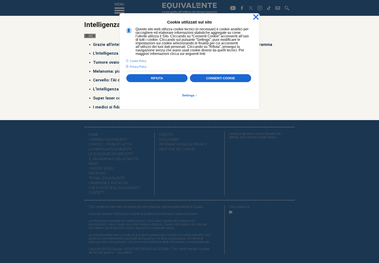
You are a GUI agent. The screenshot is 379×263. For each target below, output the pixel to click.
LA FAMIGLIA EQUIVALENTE (110, 149)
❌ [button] (256, 17)
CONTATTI (97, 193)
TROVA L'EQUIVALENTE (107, 178)
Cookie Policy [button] (138, 61)
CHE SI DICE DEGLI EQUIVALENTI (114, 188)
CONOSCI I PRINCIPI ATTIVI (110, 144)
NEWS (93, 164)
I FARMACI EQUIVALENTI (108, 139)
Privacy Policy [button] (138, 66)
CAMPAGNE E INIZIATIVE (108, 183)
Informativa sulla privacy (183, 144)
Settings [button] (189, 95)
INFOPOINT (98, 173)
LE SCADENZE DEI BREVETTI (111, 154)
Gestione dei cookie (177, 149)
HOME (93, 135)
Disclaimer (169, 139)
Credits (166, 135)
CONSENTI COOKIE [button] (220, 78)
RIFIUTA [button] (157, 78)
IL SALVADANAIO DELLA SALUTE (113, 159)
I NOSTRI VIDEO (101, 168)
